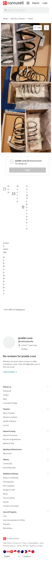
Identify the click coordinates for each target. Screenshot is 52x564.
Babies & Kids (8, 443)
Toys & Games (9, 498)
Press (25, 543)
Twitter (6, 395)
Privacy (25, 546)
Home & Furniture (10, 435)
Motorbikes (7, 528)
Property (6, 524)
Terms (19, 546)
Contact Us (17, 543)
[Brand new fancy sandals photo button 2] (26, 87)
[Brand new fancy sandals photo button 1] (26, 44)
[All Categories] (28, 3)
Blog (5, 399)
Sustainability (33, 543)
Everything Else (9, 467)
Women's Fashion (10, 417)
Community (7, 463)
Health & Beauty (9, 421)
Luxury (6, 425)
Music (5, 494)
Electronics (7, 453)
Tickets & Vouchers (11, 506)
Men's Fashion (9, 413)
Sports (5, 502)
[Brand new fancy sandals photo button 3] (26, 131)
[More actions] (46, 27)
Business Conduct (36, 546)
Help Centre (7, 543)
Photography (8, 482)
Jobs (41, 543)
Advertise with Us (9, 546)
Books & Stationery (11, 478)
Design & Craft (9, 490)
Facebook (7, 391)
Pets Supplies (8, 486)
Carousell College (10, 403)
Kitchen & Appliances (11, 439)
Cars (5, 516)
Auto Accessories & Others (14, 520)
